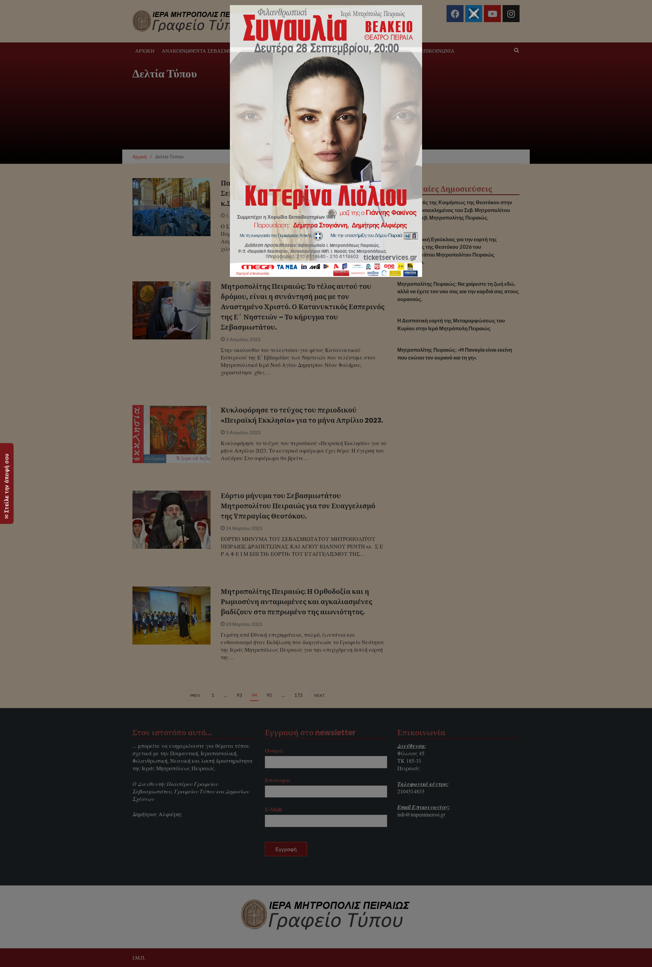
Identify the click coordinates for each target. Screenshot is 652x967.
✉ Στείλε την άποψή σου (6, 486)
